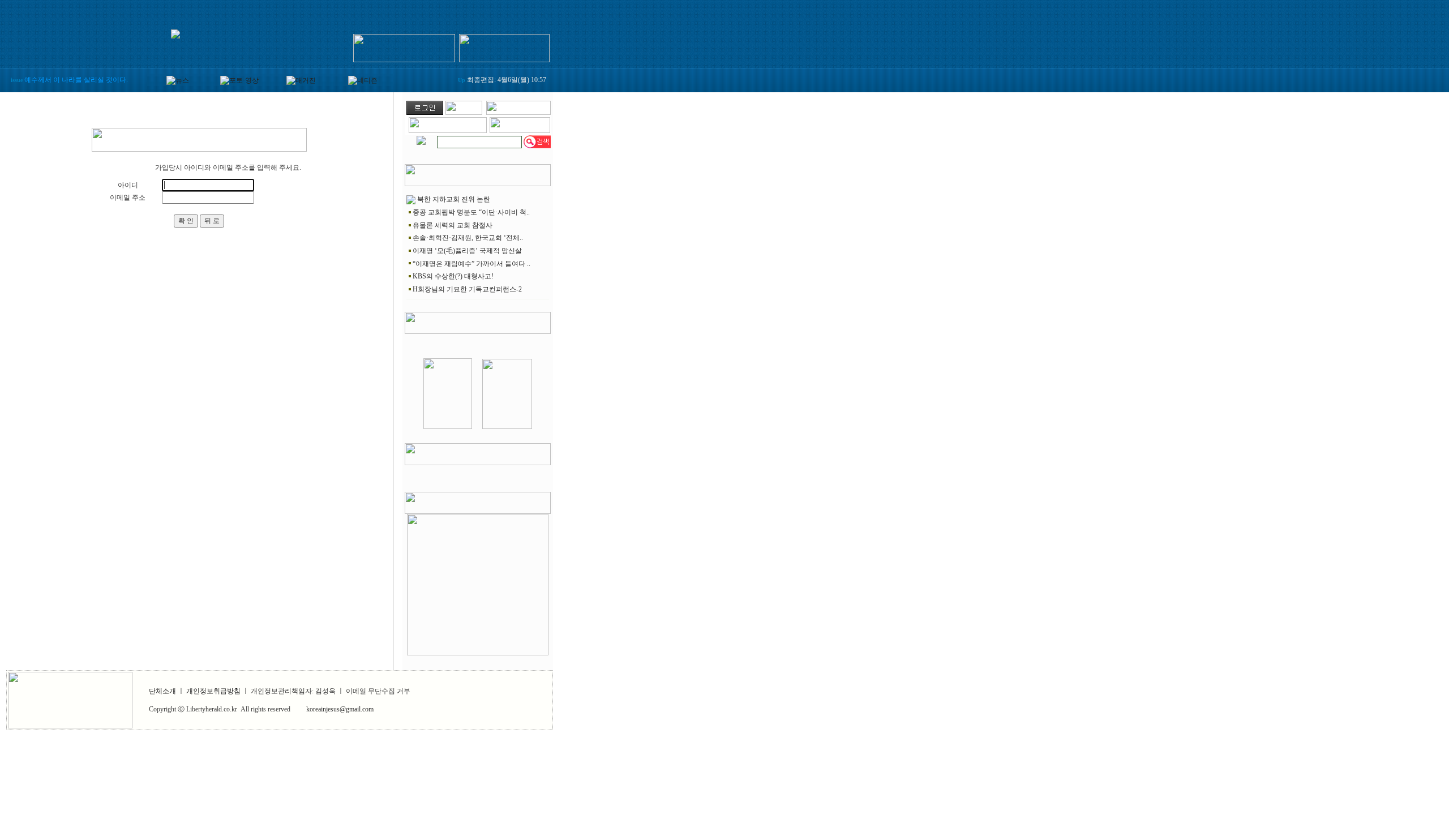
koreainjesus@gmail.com (340, 709)
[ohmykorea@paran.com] (520, 131)
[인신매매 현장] (477, 582)
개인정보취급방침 (213, 691)
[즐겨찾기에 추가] (518, 113)
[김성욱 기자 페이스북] (404, 46)
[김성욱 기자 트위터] (504, 46)
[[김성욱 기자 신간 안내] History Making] (507, 427)
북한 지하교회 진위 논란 (453, 199)
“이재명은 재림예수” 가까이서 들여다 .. (471, 264)
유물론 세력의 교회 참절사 (452, 225)
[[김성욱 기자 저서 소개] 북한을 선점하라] (447, 427)
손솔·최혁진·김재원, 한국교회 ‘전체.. (468, 238)
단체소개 (162, 691)
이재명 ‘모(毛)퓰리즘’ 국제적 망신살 (467, 251)
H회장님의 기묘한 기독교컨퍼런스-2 (467, 289)
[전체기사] (421, 138)
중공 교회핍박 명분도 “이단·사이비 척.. (471, 212)
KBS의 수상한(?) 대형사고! (453, 276)
